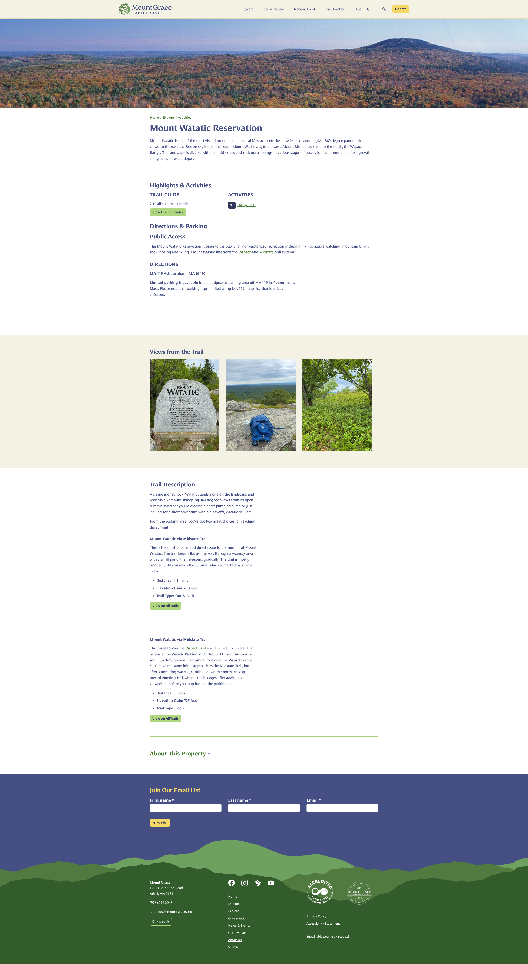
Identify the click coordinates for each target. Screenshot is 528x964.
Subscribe (159, 823)
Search (233, 947)
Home (154, 117)
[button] (249, 9)
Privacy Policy (316, 916)
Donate (401, 9)
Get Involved (237, 933)
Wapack (245, 252)
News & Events (239, 925)
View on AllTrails (165, 606)
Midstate (266, 252)
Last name (239, 800)
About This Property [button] (178, 753)
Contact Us (160, 922)
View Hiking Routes (167, 212)
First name (162, 800)
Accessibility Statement (323, 923)
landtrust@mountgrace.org (171, 912)
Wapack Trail (196, 648)
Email (313, 800)
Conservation (238, 918)
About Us (235, 940)
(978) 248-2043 (161, 902)
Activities (184, 117)
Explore (168, 117)
